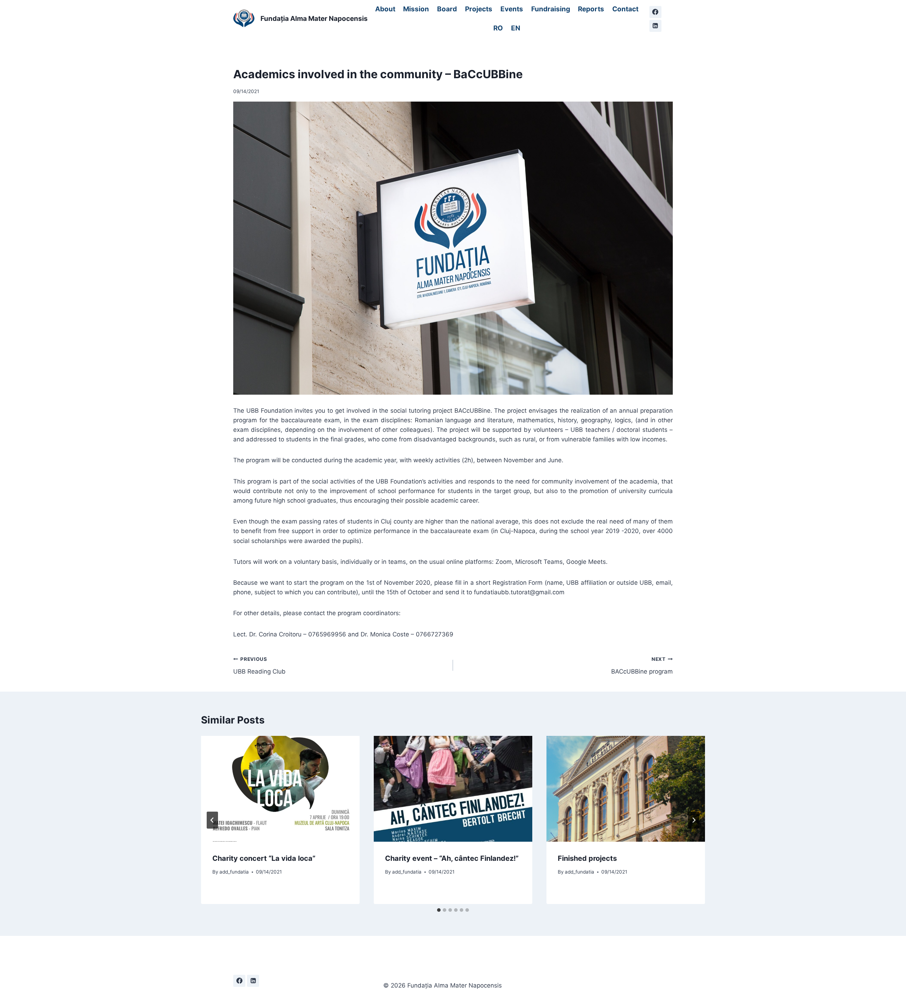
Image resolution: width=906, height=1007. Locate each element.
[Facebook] (655, 12)
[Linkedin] (655, 26)
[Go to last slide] (212, 820)
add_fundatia (234, 872)
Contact (625, 9)
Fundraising (550, 9)
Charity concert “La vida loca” (263, 858)
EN (515, 28)
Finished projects (587, 858)
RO (498, 28)
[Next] (693, 820)
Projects (478, 9)
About (385, 9)
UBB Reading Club (259, 665)
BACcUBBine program (642, 665)
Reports (591, 9)
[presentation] (280, 789)
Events (511, 9)
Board (447, 9)
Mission (416, 9)
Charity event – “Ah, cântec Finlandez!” (451, 858)
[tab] (439, 910)
